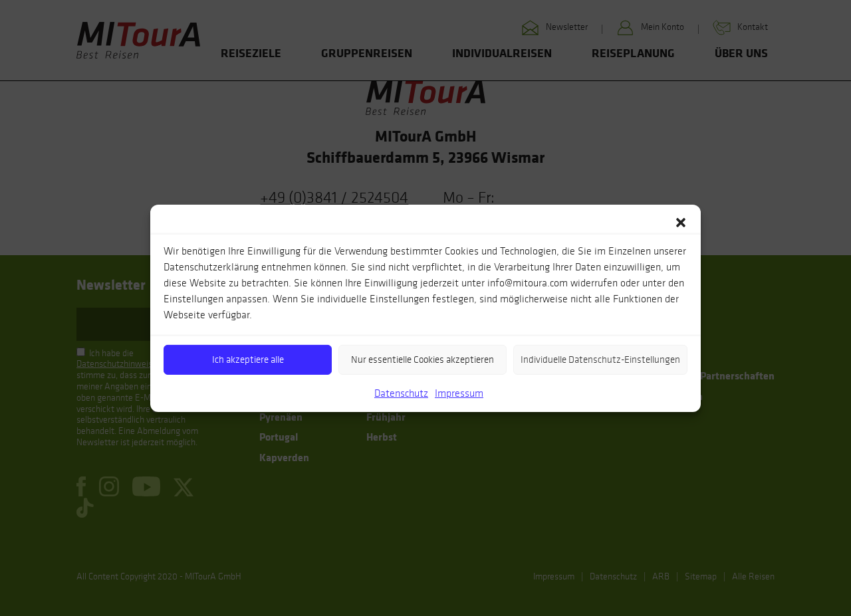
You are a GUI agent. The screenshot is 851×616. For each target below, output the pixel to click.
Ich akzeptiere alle (248, 359)
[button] (680, 220)
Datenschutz (401, 392)
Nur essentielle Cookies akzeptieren (422, 359)
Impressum (459, 392)
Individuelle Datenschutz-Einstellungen (600, 359)
